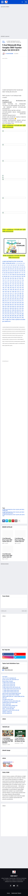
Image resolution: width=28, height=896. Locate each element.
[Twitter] (6, 521)
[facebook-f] (8, 654)
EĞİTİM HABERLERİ (7, 713)
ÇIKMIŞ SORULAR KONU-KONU (9, 702)
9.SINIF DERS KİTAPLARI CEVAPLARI (11, 687)
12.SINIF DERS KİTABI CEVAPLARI (10, 691)
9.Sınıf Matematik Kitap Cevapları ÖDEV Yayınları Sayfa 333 (7, 540)
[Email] (16, 521)
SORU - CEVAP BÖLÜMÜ (8, 708)
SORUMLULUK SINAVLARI (8, 707)
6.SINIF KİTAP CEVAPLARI (8, 682)
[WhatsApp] (10, 521)
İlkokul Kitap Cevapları (7, 681)
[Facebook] (3, 521)
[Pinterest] (13, 521)
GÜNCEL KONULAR (7, 711)
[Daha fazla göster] (19, 521)
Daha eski (24, 611)
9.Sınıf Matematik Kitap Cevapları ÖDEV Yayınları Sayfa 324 (20, 540)
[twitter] (20, 657)
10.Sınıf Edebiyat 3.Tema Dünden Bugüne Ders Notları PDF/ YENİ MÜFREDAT (7, 741)
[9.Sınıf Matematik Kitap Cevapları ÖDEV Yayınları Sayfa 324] (20, 533)
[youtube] (20, 654)
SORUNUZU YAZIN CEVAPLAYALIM (10, 710)
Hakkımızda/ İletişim (16, 893)
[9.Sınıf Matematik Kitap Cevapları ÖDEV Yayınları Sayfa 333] (7, 533)
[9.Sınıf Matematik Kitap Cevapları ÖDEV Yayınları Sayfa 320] (7, 549)
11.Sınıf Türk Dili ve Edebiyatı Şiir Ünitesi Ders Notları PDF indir (20, 740)
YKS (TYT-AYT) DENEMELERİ (9, 678)
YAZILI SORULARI (6, 704)
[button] (2, 2)
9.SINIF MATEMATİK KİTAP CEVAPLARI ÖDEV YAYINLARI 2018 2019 (13, 513)
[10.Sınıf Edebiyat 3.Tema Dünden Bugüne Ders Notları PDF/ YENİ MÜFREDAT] (7, 733)
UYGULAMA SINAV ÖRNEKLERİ (9, 705)
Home (8, 893)
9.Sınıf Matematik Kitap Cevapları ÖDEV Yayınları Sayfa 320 (7, 555)
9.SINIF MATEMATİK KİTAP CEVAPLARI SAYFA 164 (13, 515)
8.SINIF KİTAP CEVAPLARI (8, 685)
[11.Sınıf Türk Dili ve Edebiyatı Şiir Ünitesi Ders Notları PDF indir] (20, 733)
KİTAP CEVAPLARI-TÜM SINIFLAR (10, 679)
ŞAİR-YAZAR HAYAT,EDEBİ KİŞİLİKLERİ (11, 693)
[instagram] (8, 657)
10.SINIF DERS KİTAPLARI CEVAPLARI (11, 688)
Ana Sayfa (3, 42)
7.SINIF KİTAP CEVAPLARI (8, 684)
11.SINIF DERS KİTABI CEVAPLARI (10, 690)
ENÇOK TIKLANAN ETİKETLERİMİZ (10, 695)
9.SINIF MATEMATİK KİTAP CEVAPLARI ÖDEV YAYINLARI (14, 42)
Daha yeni (4, 611)
